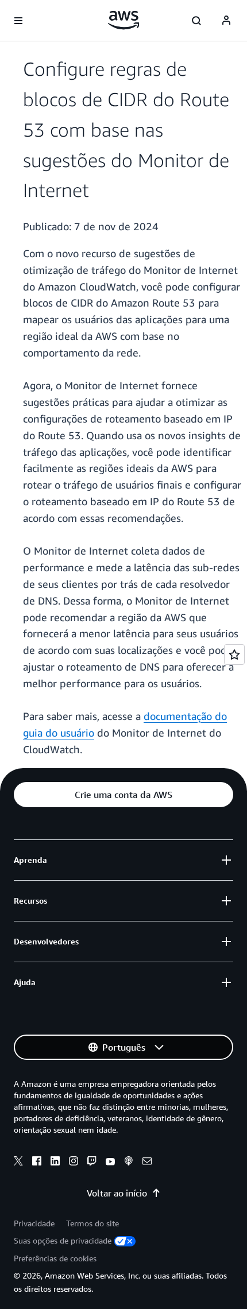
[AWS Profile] (226, 20)
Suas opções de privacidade (62, 1240)
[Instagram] (73, 1162)
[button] (123, 794)
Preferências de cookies (55, 1258)
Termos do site (92, 1223)
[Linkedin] (55, 1162)
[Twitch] (92, 1162)
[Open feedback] (234, 654)
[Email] (147, 1162)
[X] (18, 1162)
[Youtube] (110, 1162)
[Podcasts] (128, 1162)
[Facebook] (36, 1162)
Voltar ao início (117, 1193)
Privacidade (34, 1223)
